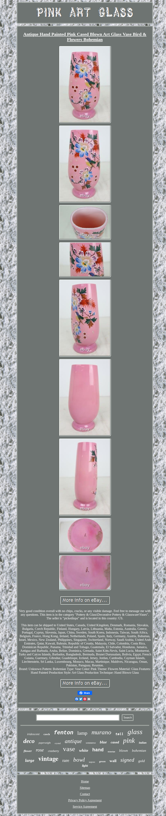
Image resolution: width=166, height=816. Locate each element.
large (29, 760)
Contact (85, 794)
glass (135, 732)
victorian (111, 752)
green (102, 761)
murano (101, 732)
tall (119, 734)
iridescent (33, 734)
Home (85, 781)
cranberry (53, 751)
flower (28, 751)
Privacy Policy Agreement (85, 800)
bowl (79, 759)
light (85, 765)
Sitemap (85, 787)
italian (143, 742)
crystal (58, 743)
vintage (48, 758)
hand (98, 750)
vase (69, 749)
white (83, 750)
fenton (63, 733)
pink (129, 740)
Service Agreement (85, 806)
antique (73, 741)
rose (40, 750)
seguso (92, 762)
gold (141, 761)
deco (29, 741)
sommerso (91, 742)
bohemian (139, 751)
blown (123, 751)
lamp (82, 733)
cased (115, 742)
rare (65, 760)
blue (103, 742)
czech (47, 734)
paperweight (45, 742)
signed (127, 760)
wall (113, 761)
